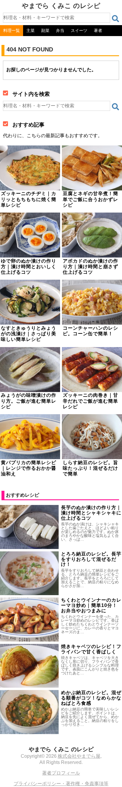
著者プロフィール (61, 772)
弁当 (60, 30)
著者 (98, 30)
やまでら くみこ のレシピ (61, 5)
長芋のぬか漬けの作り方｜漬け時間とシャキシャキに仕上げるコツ (91, 512)
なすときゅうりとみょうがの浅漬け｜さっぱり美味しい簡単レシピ (28, 334)
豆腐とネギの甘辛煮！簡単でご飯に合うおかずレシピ (90, 199)
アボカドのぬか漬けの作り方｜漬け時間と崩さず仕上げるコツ (90, 266)
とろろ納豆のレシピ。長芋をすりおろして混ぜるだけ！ (91, 559)
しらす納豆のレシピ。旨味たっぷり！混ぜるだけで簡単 (90, 468)
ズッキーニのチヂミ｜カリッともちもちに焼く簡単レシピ (28, 199)
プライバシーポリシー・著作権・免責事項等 (61, 783)
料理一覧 (11, 30)
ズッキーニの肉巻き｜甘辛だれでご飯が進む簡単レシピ (90, 401)
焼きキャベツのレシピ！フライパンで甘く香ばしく (91, 649)
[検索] (115, 18)
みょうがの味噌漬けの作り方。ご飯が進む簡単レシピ (28, 401)
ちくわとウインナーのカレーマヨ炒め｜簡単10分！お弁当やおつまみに (91, 605)
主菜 (30, 30)
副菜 (45, 30)
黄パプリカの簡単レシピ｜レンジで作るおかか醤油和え (28, 468)
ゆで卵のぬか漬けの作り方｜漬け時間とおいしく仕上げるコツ (28, 266)
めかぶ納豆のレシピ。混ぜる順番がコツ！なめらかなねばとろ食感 (91, 697)
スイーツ (79, 30)
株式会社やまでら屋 (79, 756)
